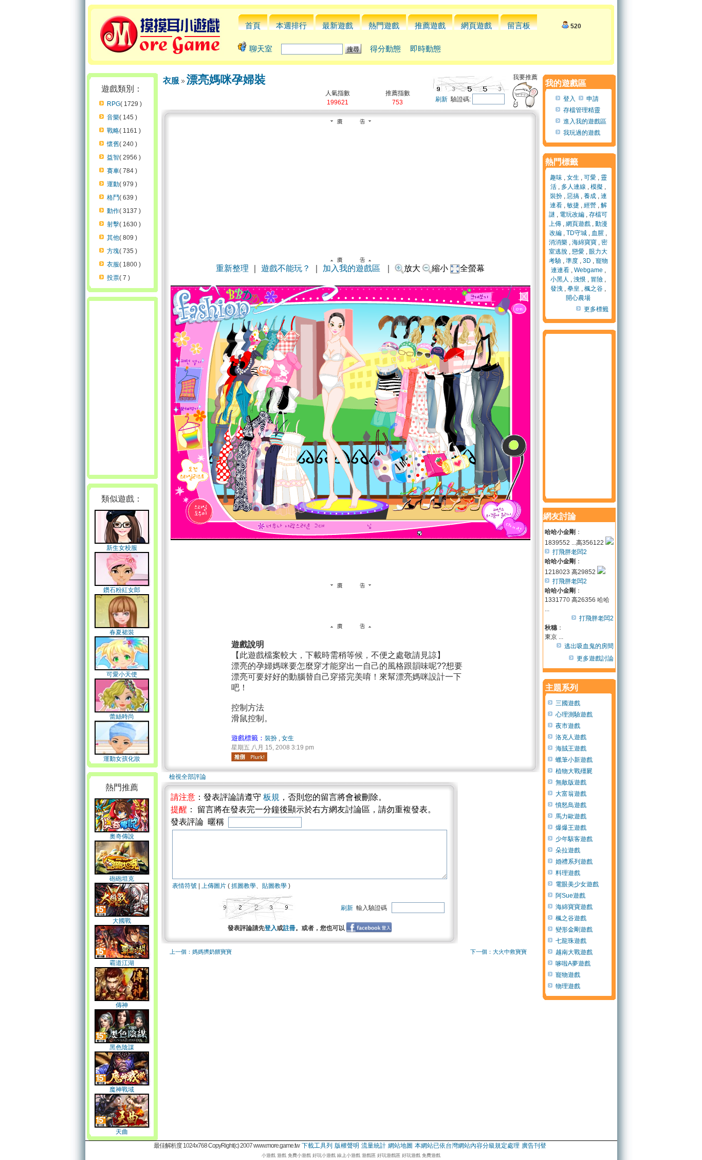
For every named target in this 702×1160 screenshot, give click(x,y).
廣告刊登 (534, 1145)
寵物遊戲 (568, 974)
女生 (288, 738)
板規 (271, 797)
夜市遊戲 (568, 725)
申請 (592, 98)
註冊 (289, 928)
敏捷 (573, 205)
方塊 (113, 251)
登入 (271, 928)
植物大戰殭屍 (574, 771)
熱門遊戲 (383, 25)
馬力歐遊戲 (571, 816)
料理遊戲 (568, 873)
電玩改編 (572, 214)
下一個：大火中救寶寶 (498, 952)
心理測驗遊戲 (574, 714)
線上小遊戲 (348, 1155)
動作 (113, 211)
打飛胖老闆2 (569, 552)
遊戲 (281, 1155)
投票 (113, 277)
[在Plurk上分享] (249, 756)
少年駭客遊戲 (574, 839)
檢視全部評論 (187, 776)
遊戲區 (369, 1155)
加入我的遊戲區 (351, 268)
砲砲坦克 (121, 878)
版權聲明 (347, 1145)
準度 (572, 260)
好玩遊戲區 (388, 1155)
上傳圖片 (213, 885)
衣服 (113, 264)
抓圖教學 (243, 885)
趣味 (556, 177)
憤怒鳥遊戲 (571, 805)
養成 (590, 196)
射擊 (113, 224)
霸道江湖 (121, 963)
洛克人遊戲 (571, 737)
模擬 (596, 186)
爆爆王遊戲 (571, 827)
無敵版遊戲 (571, 782)
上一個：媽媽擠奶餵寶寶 (201, 952)
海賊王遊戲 (571, 748)
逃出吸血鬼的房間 (589, 646)
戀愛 (578, 251)
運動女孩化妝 (121, 758)
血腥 (598, 233)
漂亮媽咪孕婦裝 (226, 79)
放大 (412, 268)
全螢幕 (472, 268)
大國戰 (122, 920)
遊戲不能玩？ (285, 268)
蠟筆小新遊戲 (574, 759)
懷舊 (113, 144)
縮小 (440, 268)
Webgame (588, 270)
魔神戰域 (121, 1089)
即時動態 (425, 48)
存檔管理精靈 (581, 110)
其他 (113, 237)
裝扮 (271, 738)
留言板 (518, 25)
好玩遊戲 (411, 1155)
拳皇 (573, 288)
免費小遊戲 (299, 1155)
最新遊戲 (337, 25)
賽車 (113, 170)
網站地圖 (400, 1145)
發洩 (556, 288)
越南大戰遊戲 (574, 952)
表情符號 (184, 885)
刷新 (441, 99)
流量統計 (373, 1145)
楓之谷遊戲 (571, 918)
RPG (113, 104)
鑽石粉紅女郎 (121, 590)
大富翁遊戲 (571, 793)
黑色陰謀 (121, 1047)
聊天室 (260, 48)
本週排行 (291, 25)
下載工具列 (317, 1145)
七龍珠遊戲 (571, 940)
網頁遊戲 (476, 25)
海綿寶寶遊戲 (574, 907)
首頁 (253, 25)
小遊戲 (268, 1155)
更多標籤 (596, 309)
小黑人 (559, 279)
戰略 (113, 130)
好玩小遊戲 (324, 1155)
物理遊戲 (568, 986)
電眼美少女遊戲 (577, 884)
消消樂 (558, 242)
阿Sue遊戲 (570, 895)
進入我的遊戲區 (584, 121)
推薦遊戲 (430, 25)
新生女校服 (121, 547)
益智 (113, 157)
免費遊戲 (431, 1155)
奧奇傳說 (121, 836)
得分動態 (385, 48)
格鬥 (113, 197)
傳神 (122, 1005)
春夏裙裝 (121, 632)
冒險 (596, 279)
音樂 (113, 117)
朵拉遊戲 (568, 850)
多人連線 (573, 186)
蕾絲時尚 (121, 716)
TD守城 (576, 233)
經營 (590, 205)
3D (587, 260)
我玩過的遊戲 (581, 132)
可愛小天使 (121, 674)
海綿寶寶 (584, 242)
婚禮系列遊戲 (574, 861)
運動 (113, 184)
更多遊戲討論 (595, 658)
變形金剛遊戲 (574, 929)
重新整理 (232, 268)
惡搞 (573, 196)
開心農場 (578, 297)
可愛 (590, 177)
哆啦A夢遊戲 (573, 963)
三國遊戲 (568, 703)
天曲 (122, 1131)
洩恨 (580, 279)
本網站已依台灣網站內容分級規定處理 (467, 1145)
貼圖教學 (274, 885)
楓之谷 (593, 288)
